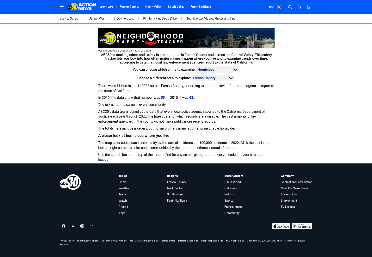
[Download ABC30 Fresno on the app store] (281, 226)
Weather (124, 188)
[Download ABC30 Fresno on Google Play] (302, 226)
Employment (289, 200)
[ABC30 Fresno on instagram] (82, 226)
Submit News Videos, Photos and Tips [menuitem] (210, 18)
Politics (229, 194)
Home (122, 182)
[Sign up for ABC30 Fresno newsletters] (91, 226)
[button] (62, 6)
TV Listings (287, 206)
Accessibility (289, 194)
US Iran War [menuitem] (96, 18)
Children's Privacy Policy (114, 241)
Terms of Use (168, 241)
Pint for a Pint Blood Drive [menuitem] (160, 18)
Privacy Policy (67, 241)
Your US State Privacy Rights (144, 241)
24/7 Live (106, 7)
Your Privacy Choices (87, 241)
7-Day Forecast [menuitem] (124, 18)
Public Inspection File (212, 241)
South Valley (176, 7)
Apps (122, 213)
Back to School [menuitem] (69, 18)
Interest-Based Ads (188, 241)
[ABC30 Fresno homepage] (81, 7)
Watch (123, 200)
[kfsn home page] (70, 182)
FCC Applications (235, 241)
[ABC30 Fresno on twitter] (73, 226)
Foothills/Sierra (200, 7)
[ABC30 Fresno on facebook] (63, 226)
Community (231, 213)
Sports (228, 200)
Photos (123, 206)
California (230, 188)
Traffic (123, 194)
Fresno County (129, 7)
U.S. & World (232, 182)
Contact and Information (296, 182)
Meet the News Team (294, 188)
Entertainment (233, 206)
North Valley (153, 7)
